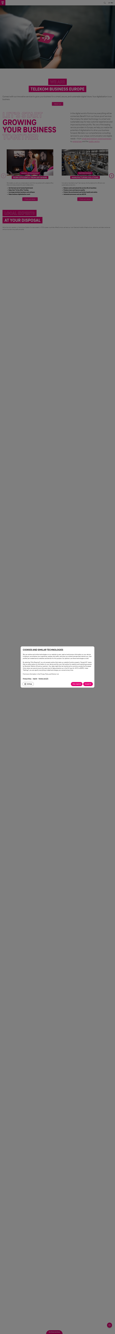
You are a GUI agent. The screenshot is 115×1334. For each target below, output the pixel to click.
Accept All (88, 684)
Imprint (35, 679)
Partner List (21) (43, 679)
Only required (77, 684)
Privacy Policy (27, 679)
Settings (29, 684)
